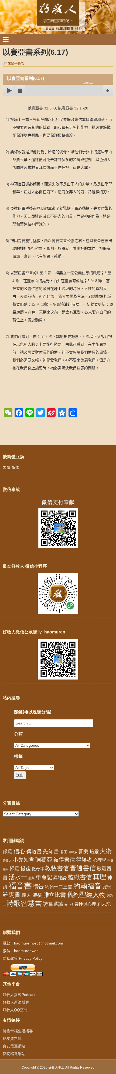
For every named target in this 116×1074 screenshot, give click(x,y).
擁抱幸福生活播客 (18, 1031)
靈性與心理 (85, 904)
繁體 (6, 467)
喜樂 (83, 851)
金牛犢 (68, 904)
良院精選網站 (14, 1054)
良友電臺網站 (14, 1046)
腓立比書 (54, 895)
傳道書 (34, 851)
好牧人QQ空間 (15, 1010)
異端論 (60, 877)
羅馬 (107, 886)
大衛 (106, 851)
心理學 (99, 860)
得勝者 (84, 860)
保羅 (7, 851)
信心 (19, 851)
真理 (99, 877)
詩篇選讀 (53, 904)
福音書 (20, 885)
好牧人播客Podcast (19, 994)
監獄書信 (80, 877)
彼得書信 (64, 860)
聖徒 (37, 895)
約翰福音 (87, 886)
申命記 (44, 877)
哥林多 (72, 852)
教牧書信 (57, 868)
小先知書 (23, 860)
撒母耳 (38, 869)
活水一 (18, 877)
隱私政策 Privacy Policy (22, 958)
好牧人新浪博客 (16, 1002)
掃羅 (14, 868)
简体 (15, 467)
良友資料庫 (12, 1038)
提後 (26, 868)
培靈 (94, 851)
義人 (26, 895)
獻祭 (31, 878)
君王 (63, 852)
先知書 (51, 851)
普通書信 (83, 868)
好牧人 (7, 860)
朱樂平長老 (16, 63)
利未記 (104, 904)
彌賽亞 (43, 859)
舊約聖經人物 (86, 894)
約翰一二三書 (58, 886)
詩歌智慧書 (24, 903)
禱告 (38, 886)
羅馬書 (12, 894)
